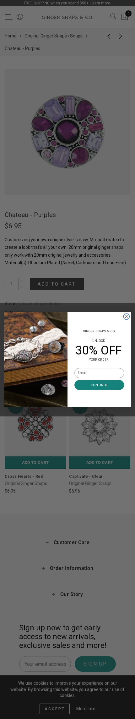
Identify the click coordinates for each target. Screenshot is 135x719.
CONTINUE (99, 385)
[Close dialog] (126, 317)
